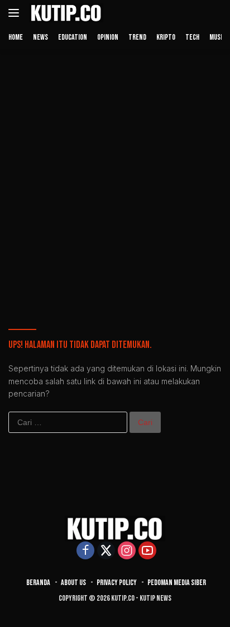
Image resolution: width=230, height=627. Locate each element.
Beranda (38, 582)
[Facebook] (85, 551)
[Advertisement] (115, 175)
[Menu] (15, 12)
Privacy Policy (117, 582)
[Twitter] (106, 551)
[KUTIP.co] (64, 12)
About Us (73, 582)
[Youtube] (147, 551)
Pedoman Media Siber (176, 582)
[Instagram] (127, 551)
